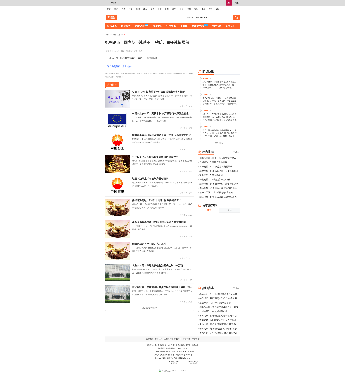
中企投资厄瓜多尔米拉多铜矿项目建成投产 (155, 157)
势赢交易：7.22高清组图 (211, 175)
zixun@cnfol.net (182, 348)
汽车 (189, 9)
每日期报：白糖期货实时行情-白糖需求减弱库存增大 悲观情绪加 (230, 315)
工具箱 (184, 26)
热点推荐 (208, 152)
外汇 (160, 9)
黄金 (152, 9)
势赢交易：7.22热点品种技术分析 (215, 179)
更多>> (236, 152)
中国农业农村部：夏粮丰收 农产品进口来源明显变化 (160, 113)
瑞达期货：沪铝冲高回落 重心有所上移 (218, 188)
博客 (211, 9)
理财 (174, 9)
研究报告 (126, 26)
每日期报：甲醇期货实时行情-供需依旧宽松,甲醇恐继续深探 (228, 298)
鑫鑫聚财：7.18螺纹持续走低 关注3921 (217, 320)
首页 (109, 9)
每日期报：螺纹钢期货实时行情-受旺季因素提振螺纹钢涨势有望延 (231, 328)
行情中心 (171, 26)
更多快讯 (219, 143)
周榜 (209, 210)
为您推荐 (112, 84)
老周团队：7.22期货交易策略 (213, 162)
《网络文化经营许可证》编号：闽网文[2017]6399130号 (172, 355)
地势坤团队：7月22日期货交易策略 (216, 192)
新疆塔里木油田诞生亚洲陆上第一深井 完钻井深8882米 (161, 135)
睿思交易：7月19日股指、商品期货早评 (218, 333)
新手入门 (230, 26)
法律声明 (177, 339)
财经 (116, 9)
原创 (181, 9)
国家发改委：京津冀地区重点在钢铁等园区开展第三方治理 (163, 287)
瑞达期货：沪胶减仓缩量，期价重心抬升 (218, 171)
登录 (229, 3)
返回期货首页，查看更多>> (120, 66)
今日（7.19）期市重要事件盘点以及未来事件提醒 (158, 91)
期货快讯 (208, 71)
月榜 (230, 210)
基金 (145, 9)
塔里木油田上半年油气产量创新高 (150, 178)
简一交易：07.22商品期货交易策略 (215, 166)
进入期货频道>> (149, 308)
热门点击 (208, 288)
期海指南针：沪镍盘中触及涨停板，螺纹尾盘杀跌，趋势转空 (228, 307)
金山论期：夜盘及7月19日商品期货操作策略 (220, 324)
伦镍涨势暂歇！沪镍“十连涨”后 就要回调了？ (156, 200)
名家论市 (140, 26)
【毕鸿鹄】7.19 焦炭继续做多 (213, 311)
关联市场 (217, 26)
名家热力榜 (198, 26)
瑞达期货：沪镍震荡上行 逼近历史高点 (218, 197)
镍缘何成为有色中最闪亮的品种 (149, 243)
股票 (123, 9)
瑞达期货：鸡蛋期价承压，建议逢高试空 (218, 184)
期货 (167, 9)
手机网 (113, 3)
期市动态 (112, 26)
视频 (196, 9)
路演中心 (157, 26)
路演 (203, 9)
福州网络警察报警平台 (174, 362)
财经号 (219, 9)
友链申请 (196, 339)
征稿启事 (186, 339)
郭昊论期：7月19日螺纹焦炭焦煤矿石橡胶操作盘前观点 (225, 294)
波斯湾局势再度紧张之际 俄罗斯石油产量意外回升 (159, 222)
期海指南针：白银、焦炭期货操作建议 (217, 158)
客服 (237, 3)
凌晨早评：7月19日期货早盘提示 (215, 303)
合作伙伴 (168, 339)
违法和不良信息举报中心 (193, 362)
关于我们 (158, 339)
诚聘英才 (149, 339)
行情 (130, 9)
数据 (138, 9)
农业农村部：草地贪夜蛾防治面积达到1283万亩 (157, 265)
